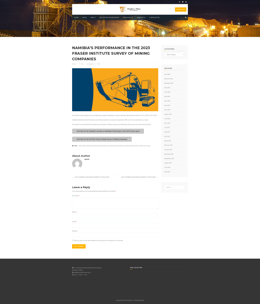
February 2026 (168, 78)
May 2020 (167, 172)
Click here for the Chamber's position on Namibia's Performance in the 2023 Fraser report (108, 131)
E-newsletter (154, 17)
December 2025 (168, 83)
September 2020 (169, 158)
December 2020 (168, 154)
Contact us (181, 9)
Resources (141, 17)
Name (74, 212)
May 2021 (167, 132)
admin (74, 64)
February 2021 (168, 145)
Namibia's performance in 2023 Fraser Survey (137, 146)
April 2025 (167, 92)
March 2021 (167, 141)
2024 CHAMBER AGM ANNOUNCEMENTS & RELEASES (92, 177)
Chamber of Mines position (115, 146)
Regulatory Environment (109, 17)
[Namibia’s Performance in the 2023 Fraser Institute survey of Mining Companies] (115, 89)
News (84, 17)
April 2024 (167, 101)
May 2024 (167, 96)
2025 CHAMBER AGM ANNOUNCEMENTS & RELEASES (138, 177)
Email (74, 221)
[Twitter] (182, 1)
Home (76, 17)
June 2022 (167, 118)
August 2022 (168, 114)
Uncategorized (90, 64)
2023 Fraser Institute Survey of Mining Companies (93, 146)
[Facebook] (179, 1)
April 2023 (167, 109)
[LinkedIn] (186, 1)
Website (74, 231)
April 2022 (167, 123)
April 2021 (167, 136)
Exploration (128, 17)
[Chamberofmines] (130, 9)
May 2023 (167, 105)
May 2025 (167, 87)
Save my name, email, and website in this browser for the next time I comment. (98, 240)
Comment (75, 196)
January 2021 (168, 149)
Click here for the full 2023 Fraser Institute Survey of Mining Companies (101, 139)
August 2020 (168, 163)
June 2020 (167, 167)
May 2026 (167, 74)
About (93, 17)
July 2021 (167, 127)
